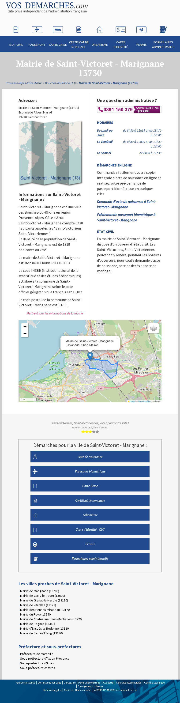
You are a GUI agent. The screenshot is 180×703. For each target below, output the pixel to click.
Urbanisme (100, 44)
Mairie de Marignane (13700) (39, 591)
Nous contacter (83, 690)
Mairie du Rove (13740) (36, 614)
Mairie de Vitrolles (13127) (38, 605)
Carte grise (69, 682)
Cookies (68, 690)
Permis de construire (89, 682)
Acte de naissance (25, 682)
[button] (90, 356)
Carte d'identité (121, 44)
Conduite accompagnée (128, 682)
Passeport (37, 44)
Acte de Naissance (90, 456)
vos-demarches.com (126, 690)
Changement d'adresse (90, 686)
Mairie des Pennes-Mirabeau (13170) (45, 610)
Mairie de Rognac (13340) (37, 624)
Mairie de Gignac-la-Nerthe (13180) (44, 600)
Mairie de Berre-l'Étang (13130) (41, 633)
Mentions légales (52, 690)
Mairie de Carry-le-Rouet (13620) (42, 595)
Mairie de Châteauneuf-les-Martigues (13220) (51, 619)
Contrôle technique (154, 682)
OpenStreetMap (144, 401)
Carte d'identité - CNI (90, 529)
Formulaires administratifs (163, 44)
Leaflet (132, 401)
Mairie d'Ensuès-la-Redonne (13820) (45, 628)
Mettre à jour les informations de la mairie (54, 313)
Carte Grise (58, 44)
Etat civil (16, 44)
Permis (141, 44)
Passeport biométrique (90, 471)
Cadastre (108, 682)
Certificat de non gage (79, 44)
